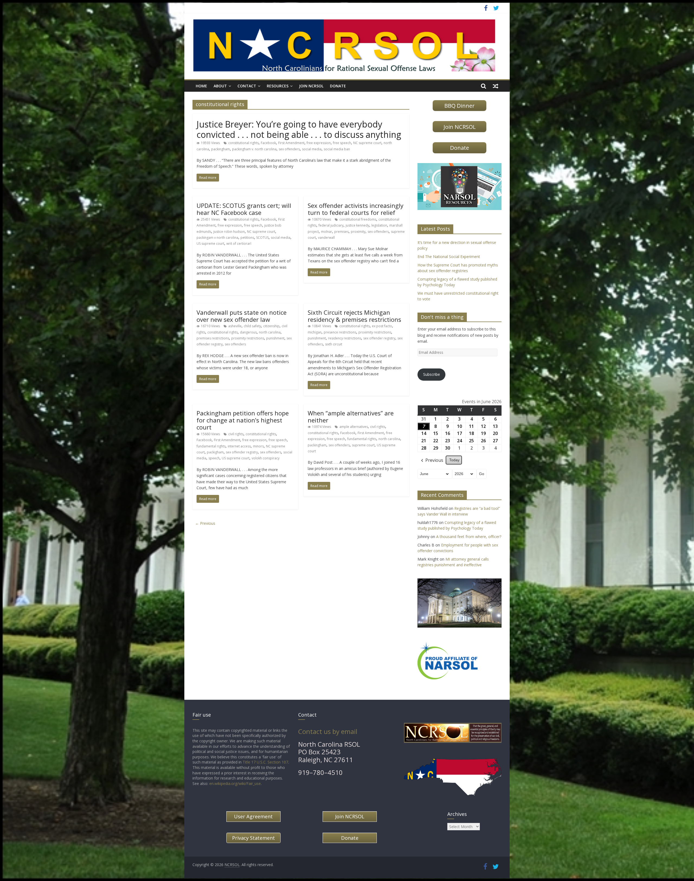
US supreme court (210, 243)
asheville (235, 326)
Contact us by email (327, 731)
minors (258, 446)
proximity (358, 231)
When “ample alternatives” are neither (351, 416)
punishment (275, 338)
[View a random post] (496, 86)
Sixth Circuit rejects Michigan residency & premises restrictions (354, 315)
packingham (220, 149)
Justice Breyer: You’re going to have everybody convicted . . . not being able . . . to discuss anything (299, 129)
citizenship (271, 326)
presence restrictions (340, 332)
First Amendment (291, 143)
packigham (215, 452)
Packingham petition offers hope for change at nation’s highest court (243, 420)
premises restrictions (213, 338)
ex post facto (382, 326)
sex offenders (289, 149)
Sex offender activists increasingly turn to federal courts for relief (355, 209)
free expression (319, 143)
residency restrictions (344, 338)
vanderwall (326, 237)
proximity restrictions (247, 338)
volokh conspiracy (265, 458)
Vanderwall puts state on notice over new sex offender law (242, 315)
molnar (326, 231)
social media (312, 149)
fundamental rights (211, 446)
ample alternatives (353, 426)
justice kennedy (357, 225)
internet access (239, 446)
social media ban (337, 149)
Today (454, 460)
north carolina (270, 332)
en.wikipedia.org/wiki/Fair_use (235, 783)
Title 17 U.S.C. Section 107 (265, 762)
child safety (252, 326)
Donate (338, 85)
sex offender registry (379, 338)
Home (201, 85)
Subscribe (431, 374)
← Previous (205, 523)
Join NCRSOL (311, 85)
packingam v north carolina (217, 237)
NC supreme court (367, 143)
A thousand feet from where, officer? (468, 536)
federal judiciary (331, 225)
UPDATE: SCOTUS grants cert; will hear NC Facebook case (244, 209)
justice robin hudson (229, 231)
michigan (315, 332)
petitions (247, 237)
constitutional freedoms (357, 219)
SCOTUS (262, 237)
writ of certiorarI (238, 243)
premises (341, 231)
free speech (342, 143)
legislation (379, 225)
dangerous (248, 332)
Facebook (268, 143)
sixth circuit (333, 344)
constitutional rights (243, 143)
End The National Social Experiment (448, 256)
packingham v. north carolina (254, 149)
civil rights (235, 434)
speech (214, 458)
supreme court (363, 445)
